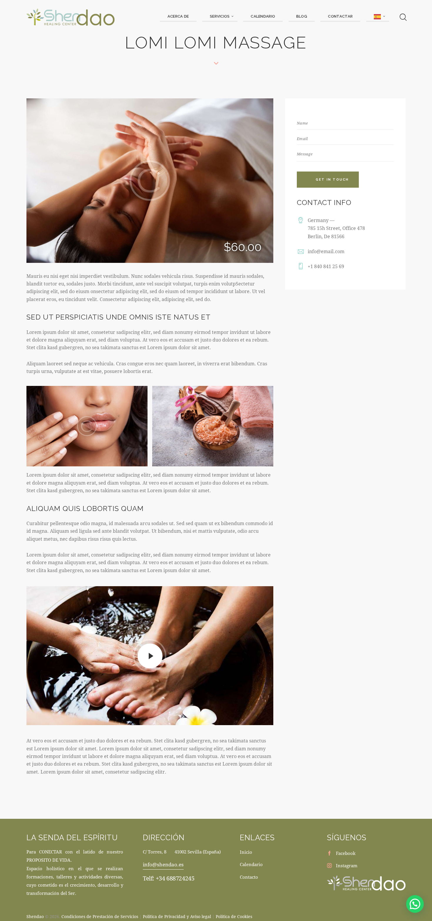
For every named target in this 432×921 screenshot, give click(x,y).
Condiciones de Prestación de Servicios (99, 916)
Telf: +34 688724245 (168, 878)
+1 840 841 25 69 (326, 266)
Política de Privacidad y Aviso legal (177, 916)
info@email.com (326, 251)
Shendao (35, 916)
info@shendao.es (163, 864)
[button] (415, 904)
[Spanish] (377, 17)
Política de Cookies (234, 916)
